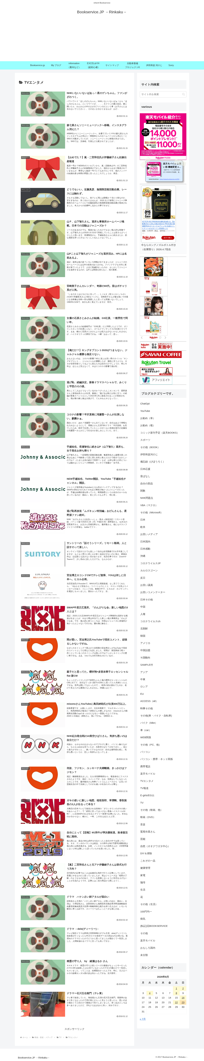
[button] (183, 94)
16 (183, 997)
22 (176, 1002)
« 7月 (143, 1019)
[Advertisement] (102, 40)
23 (183, 1002)
